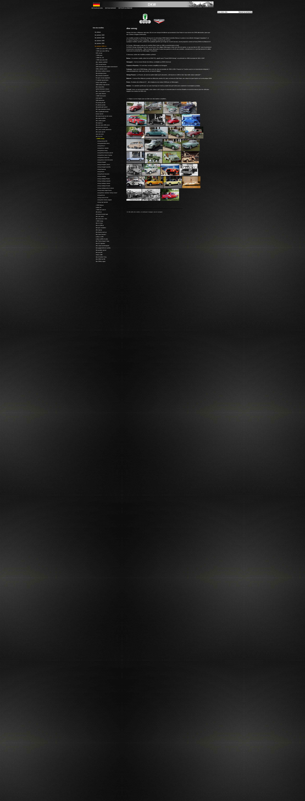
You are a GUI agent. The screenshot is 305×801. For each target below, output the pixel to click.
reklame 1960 (97, 254)
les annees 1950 (98, 43)
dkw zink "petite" (98, 216)
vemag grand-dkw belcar (101, 143)
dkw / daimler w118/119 (100, 62)
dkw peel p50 (97, 252)
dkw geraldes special (99, 250)
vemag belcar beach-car (101, 157)
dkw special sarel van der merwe (102, 116)
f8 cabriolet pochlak (99, 105)
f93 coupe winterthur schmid (101, 109)
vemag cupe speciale (100, 202)
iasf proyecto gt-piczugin (100, 214)
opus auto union (98, 134)
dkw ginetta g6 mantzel (100, 107)
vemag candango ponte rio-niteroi (103, 188)
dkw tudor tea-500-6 (99, 118)
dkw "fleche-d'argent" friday (101, 241)
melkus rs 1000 (98, 236)
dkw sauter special (99, 131)
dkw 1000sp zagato (99, 261)
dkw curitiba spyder (99, 120)
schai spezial (97, 98)
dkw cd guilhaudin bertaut (100, 111)
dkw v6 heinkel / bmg (99, 257)
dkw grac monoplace (99, 227)
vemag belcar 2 (99, 145)
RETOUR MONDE (110, 8)
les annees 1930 (98, 37)
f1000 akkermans (98, 100)
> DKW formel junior (99, 95)
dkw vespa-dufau (98, 87)
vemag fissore (98, 171)
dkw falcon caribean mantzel (101, 71)
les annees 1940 (98, 40)
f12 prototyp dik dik (99, 102)
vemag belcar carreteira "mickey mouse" (105, 192)
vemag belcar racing (100, 150)
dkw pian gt (97, 212)
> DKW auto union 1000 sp (101, 51)
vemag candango (99, 176)
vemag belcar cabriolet (101, 148)
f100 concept (97, 53)
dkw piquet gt (97, 122)
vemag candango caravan (101, 183)
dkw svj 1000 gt (98, 225)
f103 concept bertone (99, 64)
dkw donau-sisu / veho (100, 218)
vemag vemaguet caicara (101, 164)
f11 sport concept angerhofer (101, 77)
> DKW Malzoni (98, 205)
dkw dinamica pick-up (100, 232)
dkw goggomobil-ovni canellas (102, 248)
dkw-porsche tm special (100, 127)
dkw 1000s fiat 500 (99, 259)
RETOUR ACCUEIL (97, 8)
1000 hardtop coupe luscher (101, 84)
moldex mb (97, 207)
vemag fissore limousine (101, 174)
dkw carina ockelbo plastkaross (102, 129)
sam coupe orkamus (99, 93)
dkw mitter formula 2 (99, 234)
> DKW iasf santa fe (99, 209)
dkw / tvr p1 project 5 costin (101, 91)
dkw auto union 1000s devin (101, 125)
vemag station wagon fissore (102, 190)
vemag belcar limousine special (103, 153)
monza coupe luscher (99, 82)
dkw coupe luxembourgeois (101, 245)
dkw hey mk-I (98, 136)
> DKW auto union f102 (100, 59)
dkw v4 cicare (98, 223)
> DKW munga (98, 221)
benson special (98, 113)
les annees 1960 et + (100, 46)
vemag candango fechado (101, 185)
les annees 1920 (98, 34)
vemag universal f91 (100, 141)
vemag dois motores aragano (102, 200)
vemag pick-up (99, 195)
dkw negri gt (97, 230)
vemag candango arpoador (101, 181)
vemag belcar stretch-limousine (103, 160)
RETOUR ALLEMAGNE (125, 8)
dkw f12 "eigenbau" (99, 243)
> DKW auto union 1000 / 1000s (102, 48)
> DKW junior (97, 55)
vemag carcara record (100, 197)
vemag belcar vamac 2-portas (102, 155)
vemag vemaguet (99, 162)
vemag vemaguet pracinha (101, 167)
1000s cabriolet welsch (100, 69)
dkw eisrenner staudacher (101, 75)
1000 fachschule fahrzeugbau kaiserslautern (105, 66)
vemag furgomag (99, 169)
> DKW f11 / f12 (98, 57)
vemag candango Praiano (101, 178)
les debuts (97, 32)
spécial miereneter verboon (101, 89)
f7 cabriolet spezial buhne (100, 80)
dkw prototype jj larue (99, 73)
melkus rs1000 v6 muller (100, 239)
